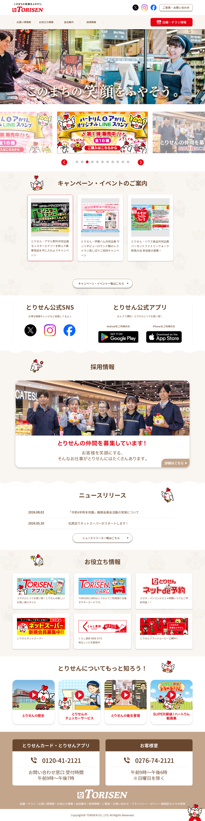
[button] (64, 162)
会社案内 (69, 22)
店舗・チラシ (28, 804)
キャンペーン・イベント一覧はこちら (101, 283)
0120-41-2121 (61, 760)
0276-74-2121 (154, 760)
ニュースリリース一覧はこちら (101, 538)
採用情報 (91, 22)
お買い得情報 (24, 22)
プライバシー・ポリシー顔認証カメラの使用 (158, 804)
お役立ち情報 (46, 22)
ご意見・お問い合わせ (176, 7)
